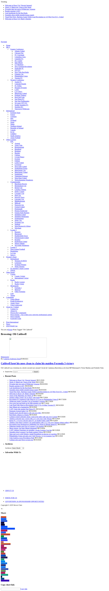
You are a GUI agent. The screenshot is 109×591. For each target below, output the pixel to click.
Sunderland (18, 174)
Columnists (10, 297)
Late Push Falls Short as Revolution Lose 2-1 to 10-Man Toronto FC (32, 405)
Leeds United (19, 163)
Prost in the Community (18, 313)
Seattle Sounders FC (21, 105)
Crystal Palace (19, 157)
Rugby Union (19, 284)
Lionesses (18, 263)
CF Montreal (19, 65)
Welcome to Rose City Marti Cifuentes (18, 19)
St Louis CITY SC (21, 103)
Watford (17, 224)
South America (15, 136)
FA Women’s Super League (19, 268)
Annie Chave (14, 303)
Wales (12, 124)
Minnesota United (21, 93)
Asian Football (15, 138)
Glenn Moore (14, 299)
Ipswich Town (19, 197)
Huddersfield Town (21, 236)
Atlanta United (20, 51)
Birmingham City (20, 186)
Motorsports (14, 286)
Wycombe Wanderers (22, 245)
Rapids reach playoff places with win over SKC (25, 413)
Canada (13, 130)
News (8, 324)
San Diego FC (19, 99)
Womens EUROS (21, 261)
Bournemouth (19, 147)
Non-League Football (17, 249)
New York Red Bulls (22, 72)
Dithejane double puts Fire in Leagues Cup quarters (26, 426)
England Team (15, 113)
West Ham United (21, 178)
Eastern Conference (17, 49)
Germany (13, 116)
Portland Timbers (20, 95)
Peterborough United (22, 238)
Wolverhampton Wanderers (24, 180)
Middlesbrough (20, 201)
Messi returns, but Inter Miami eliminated (23, 428)
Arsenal (17, 143)
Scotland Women (20, 265)
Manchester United (21, 172)
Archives (8, 448)
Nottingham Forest (21, 168)
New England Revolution (23, 66)
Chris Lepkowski (16, 305)
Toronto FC (19, 78)
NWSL (12, 270)
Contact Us (14, 309)
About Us (13, 311)
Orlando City (19, 74)
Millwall (17, 203)
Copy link (24, 589)
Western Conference (17, 80)
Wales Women (19, 266)
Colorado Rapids (20, 84)
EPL (12, 141)
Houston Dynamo (21, 88)
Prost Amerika (15, 317)
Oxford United (20, 207)
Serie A (12, 255)
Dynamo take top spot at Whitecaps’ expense (20, 9)
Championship (15, 182)
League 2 (13, 247)
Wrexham (18, 228)
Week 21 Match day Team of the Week (18, 7)
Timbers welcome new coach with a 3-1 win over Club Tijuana (30, 419)
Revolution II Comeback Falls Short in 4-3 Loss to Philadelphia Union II (33, 399)
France (12, 115)
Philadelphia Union (21, 76)
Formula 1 (18, 288)
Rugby (12, 280)
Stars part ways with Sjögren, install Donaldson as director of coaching (33, 434)
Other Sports (10, 272)
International (10, 111)
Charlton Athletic (20, 190)
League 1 (13, 230)
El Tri (12, 132)
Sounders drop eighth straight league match (19, 15)
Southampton (19, 218)
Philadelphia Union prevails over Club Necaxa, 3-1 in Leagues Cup (32, 436)
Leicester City (19, 199)
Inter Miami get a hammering (19, 407)
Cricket (12, 274)
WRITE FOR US (11, 498)
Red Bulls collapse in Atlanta (19, 415)
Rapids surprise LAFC (12, 11)
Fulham (17, 161)
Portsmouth (18, 209)
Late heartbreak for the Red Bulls (16, 13)
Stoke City (18, 220)
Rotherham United (21, 241)
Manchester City (20, 170)
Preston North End (21, 211)
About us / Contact (12, 307)
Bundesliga (14, 251)
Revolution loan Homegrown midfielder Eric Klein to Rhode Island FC (33, 424)
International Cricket (21, 278)
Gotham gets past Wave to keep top (21, 440)
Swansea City (19, 222)
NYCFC (18, 70)
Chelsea (17, 155)
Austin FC (18, 82)
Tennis (12, 295)
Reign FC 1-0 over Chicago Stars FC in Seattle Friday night (29, 421)
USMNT (13, 134)
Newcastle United (21, 166)
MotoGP (18, 290)
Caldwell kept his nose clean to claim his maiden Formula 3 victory (37, 363)
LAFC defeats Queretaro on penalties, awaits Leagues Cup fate (30, 430)
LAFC (17, 90)
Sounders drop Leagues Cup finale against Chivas (26, 432)
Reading (17, 240)
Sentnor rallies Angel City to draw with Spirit (24, 397)
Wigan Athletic (20, 243)
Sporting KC (19, 107)
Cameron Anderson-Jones (12, 359)
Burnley (17, 153)
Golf (12, 293)
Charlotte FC (19, 59)
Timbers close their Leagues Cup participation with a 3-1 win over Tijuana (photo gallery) (39, 422)
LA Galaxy (18, 91)
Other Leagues (11, 140)
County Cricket (20, 276)
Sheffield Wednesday (22, 216)
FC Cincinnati (19, 55)
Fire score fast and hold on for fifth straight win (25, 403)
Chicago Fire (19, 53)
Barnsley (18, 232)
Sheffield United (20, 215)
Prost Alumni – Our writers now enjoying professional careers (31, 315)
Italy (11, 118)
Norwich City (19, 205)
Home (8, 45)
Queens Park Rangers (22, 213)
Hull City (18, 195)
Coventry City (19, 193)
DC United (18, 61)
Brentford (18, 149)
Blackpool (18, 234)
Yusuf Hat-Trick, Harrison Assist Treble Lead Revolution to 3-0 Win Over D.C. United (34, 17)
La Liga (13, 253)
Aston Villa (18, 145)
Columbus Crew (20, 57)
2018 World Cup (11, 326)
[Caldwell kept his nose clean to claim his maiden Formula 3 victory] (28, 357)
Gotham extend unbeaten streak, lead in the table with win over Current (33, 417)
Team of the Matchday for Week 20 (21, 395)
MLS (8, 47)
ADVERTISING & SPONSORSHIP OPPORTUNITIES (24, 501)
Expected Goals (15, 318)
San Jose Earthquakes (22, 101)
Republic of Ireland (16, 128)
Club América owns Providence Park (21, 438)
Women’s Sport (11, 257)
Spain (12, 122)
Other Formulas (20, 292)
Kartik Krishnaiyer (16, 301)
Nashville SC (19, 68)
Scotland (13, 120)
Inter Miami (19, 63)
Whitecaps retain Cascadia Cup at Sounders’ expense (27, 401)
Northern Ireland (16, 126)
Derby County (19, 191)
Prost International (12, 322)
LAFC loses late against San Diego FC (22, 409)
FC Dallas (18, 86)
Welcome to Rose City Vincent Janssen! (18, 5)
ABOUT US (9, 491)
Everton (17, 159)
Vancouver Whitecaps (22, 109)
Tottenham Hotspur (21, 176)
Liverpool (18, 165)
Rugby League (20, 282)
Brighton (18, 151)
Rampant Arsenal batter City (18, 411)
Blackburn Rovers (21, 184)
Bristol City (18, 188)
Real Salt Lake (20, 97)
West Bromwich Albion (23, 226)
